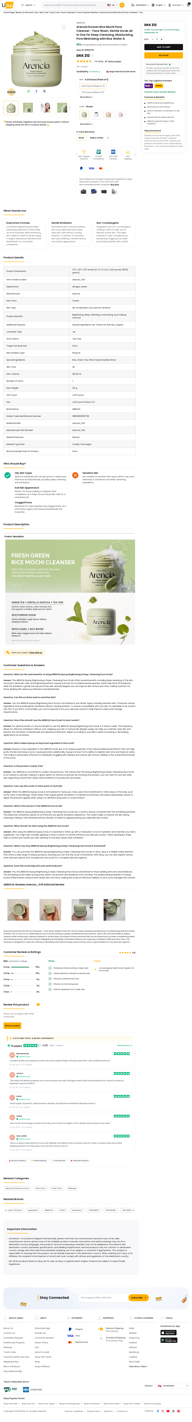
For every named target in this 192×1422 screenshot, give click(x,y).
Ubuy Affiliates (42, 1366)
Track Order (10, 1352)
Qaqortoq (134, 1337)
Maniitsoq (134, 1352)
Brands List (40, 1333)
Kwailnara (77, 1210)
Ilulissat (133, 1347)
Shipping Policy (11, 1361)
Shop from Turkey (132, 1403)
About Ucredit (42, 1352)
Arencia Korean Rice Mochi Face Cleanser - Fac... (121, 12)
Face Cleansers (68, 12)
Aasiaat (133, 1342)
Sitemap (8, 1347)
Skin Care (43, 12)
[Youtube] (168, 1411)
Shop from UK (28, 1403)
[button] (140, 5)
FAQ (37, 1347)
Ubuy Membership (13, 1371)
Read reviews (123, 1045)
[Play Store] (169, 1341)
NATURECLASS (129, 1210)
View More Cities (137, 1366)
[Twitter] (173, 1411)
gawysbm (33, 1210)
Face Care (54, 12)
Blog (37, 1361)
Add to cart (164, 47)
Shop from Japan (47, 1403)
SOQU (62, 1210)
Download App (42, 1328)
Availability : (82, 71)
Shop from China (111, 1403)
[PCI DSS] (10, 1389)
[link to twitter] (44, 91)
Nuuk (131, 1328)
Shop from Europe (152, 1403)
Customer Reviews (44, 1337)
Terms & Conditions (74, 1411)
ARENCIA (80, 22)
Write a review (12, 1025)
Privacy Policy (93, 1411)
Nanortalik (134, 1361)
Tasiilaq (133, 1357)
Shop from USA (10, 1403)
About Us (8, 1328)
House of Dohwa (14, 1210)
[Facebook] (158, 1411)
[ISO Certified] (31, 1389)
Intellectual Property (14, 1342)
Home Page (9, 12)
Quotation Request (13, 1337)
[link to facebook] (36, 91)
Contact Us (9, 1333)
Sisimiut (133, 1333)
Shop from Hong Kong (69, 1403)
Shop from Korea (91, 1403)
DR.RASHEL (111, 1210)
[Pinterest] (178, 1411)
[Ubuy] (7, 5)
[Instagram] (162, 1411)
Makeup (72, 1188)
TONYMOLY (94, 1210)
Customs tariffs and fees (16, 1357)
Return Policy (41, 1342)
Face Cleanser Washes (87, 12)
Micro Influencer (12, 1366)
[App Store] (169, 1333)
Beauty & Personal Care (27, 12)
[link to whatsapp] (28, 91)
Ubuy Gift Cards (43, 1357)
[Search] (121, 5)
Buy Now (115, 184)
